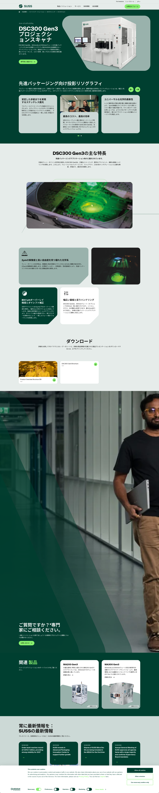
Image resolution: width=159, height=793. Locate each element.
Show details (99, 789)
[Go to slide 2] (81, 135)
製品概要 (24, 12)
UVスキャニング (51, 12)
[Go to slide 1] (78, 135)
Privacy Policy (84, 776)
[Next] (137, 89)
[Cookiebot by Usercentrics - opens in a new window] (16, 789)
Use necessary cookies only (140, 782)
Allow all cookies (139, 770)
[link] (79, 684)
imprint (102, 776)
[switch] (56, 789)
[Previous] (131, 89)
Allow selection (140, 776)
